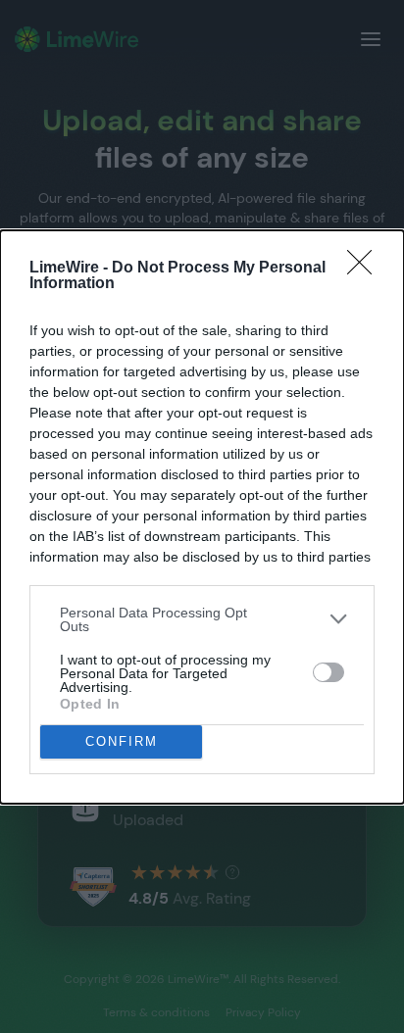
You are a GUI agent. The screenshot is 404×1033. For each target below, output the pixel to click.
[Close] (365, 268)
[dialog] (202, 517)
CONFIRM (121, 741)
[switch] (328, 672)
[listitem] (202, 619)
